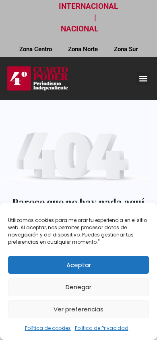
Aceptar (78, 265)
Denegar (78, 287)
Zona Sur (126, 49)
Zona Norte (83, 49)
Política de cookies (48, 328)
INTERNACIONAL (88, 6)
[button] (143, 78)
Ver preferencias (78, 309)
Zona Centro (35, 49)
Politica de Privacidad (101, 328)
